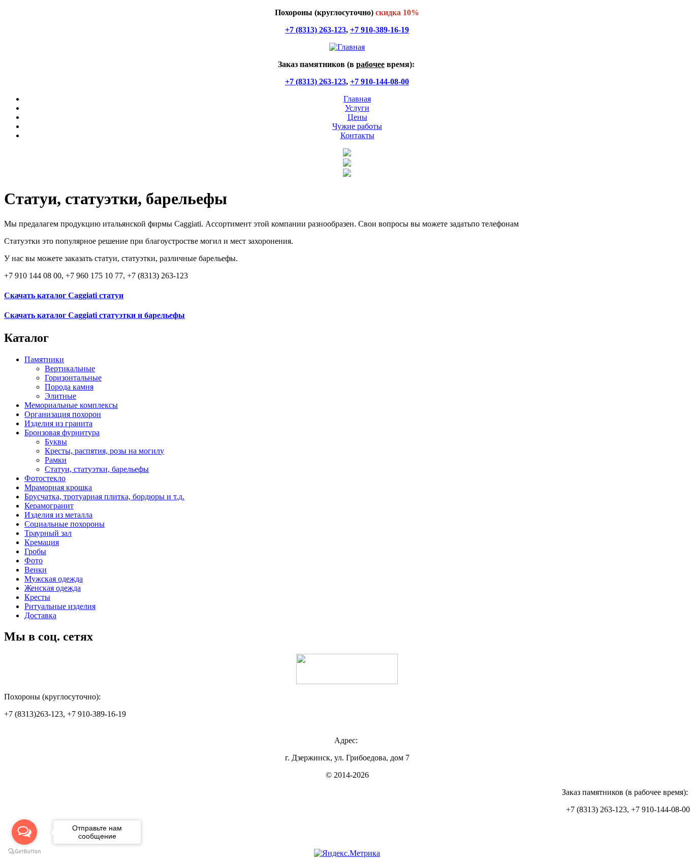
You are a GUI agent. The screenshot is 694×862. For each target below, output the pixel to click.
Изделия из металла (58, 514)
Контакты (357, 135)
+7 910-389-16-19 (379, 29)
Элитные (60, 396)
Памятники (44, 359)
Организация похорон (62, 414)
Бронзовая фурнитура (62, 432)
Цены (357, 117)
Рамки (56, 460)
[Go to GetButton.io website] (24, 851)
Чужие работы (357, 126)
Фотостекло (45, 478)
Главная (357, 98)
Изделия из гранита (58, 423)
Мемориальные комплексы (71, 405)
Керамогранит (49, 505)
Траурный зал (48, 533)
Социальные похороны (64, 524)
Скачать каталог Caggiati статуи (63, 295)
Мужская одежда (53, 578)
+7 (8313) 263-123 (315, 29)
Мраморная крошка (58, 487)
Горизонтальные (73, 377)
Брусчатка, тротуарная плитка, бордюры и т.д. (104, 496)
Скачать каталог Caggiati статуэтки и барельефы (94, 315)
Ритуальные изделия (60, 606)
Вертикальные (70, 368)
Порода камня (69, 386)
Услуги (357, 108)
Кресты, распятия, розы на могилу (104, 450)
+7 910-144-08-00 (379, 81)
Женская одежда (52, 588)
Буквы (56, 441)
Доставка (40, 615)
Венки (35, 569)
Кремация (41, 542)
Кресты (37, 597)
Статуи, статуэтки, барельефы (97, 469)
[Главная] (347, 47)
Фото (33, 560)
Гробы (35, 551)
